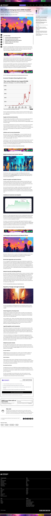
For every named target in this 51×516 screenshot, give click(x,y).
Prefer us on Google (30, 14)
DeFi (26, 481)
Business (27, 479)
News (36, 26)
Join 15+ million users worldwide (17, 392)
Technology (27, 480)
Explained (4, 8)
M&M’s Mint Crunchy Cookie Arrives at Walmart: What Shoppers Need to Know (41, 20)
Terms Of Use (2, 482)
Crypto (39, 30)
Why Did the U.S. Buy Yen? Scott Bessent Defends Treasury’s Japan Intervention (41, 17)
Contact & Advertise (3, 480)
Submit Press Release (3, 483)
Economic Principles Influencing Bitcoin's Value (13, 37)
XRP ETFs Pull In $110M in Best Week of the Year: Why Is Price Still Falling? (41, 22)
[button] (40, 5)
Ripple (38, 26)
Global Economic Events (9, 43)
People (27, 490)
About (1, 479)
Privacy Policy (30, 403)
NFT (26, 482)
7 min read (6, 14)
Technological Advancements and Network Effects (13, 40)
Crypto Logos (2, 489)
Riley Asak (2, 14)
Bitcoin (27, 483)
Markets (39, 33)
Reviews (2, 490)
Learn (1, 8)
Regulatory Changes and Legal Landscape (12, 41)
